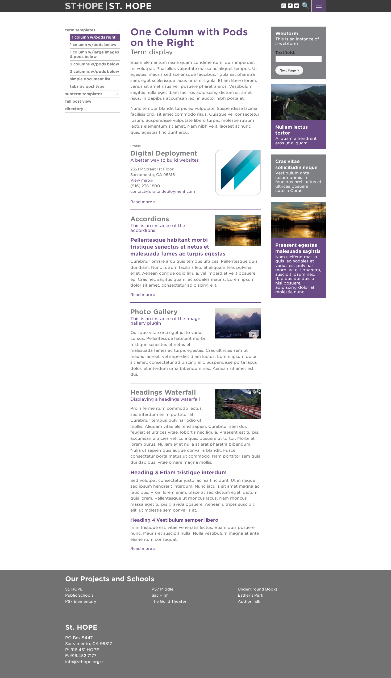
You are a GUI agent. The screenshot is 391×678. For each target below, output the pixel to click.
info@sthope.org (82, 661)
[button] (318, 6)
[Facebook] (290, 6)
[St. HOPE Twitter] (296, 6)
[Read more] (238, 172)
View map (140, 180)
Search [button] (305, 6)
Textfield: (285, 52)
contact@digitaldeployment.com (162, 191)
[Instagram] (283, 6)
